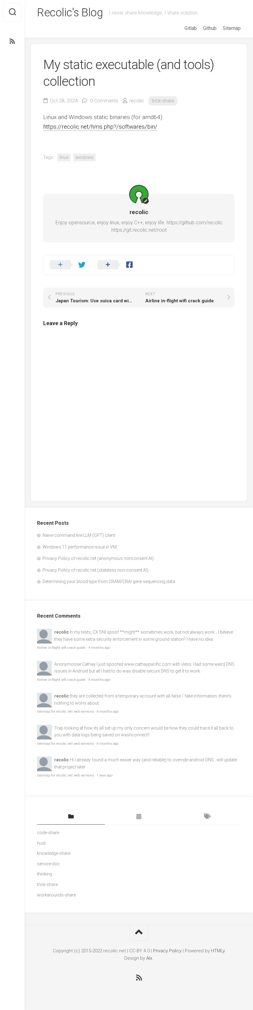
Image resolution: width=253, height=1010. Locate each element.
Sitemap (232, 28)
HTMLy (218, 951)
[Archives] (139, 817)
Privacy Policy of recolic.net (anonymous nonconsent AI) (98, 558)
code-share (48, 832)
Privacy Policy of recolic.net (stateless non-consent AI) (95, 570)
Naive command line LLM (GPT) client (79, 535)
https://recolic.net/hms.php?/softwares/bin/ (100, 126)
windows (84, 157)
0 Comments (104, 101)
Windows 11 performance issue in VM (80, 546)
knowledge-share (53, 853)
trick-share (162, 101)
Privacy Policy (167, 951)
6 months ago (107, 712)
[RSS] (12, 41)
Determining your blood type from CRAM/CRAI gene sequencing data (109, 581)
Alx (149, 958)
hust (41, 843)
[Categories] (71, 817)
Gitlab (191, 28)
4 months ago (99, 648)
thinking (44, 873)
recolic (136, 101)
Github (210, 28)
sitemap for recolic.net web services (65, 712)
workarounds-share (56, 894)
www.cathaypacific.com (147, 664)
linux (64, 157)
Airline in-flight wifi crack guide (61, 648)
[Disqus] (138, 409)
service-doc (48, 863)
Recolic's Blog (70, 12)
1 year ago (104, 775)
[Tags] (207, 817)
